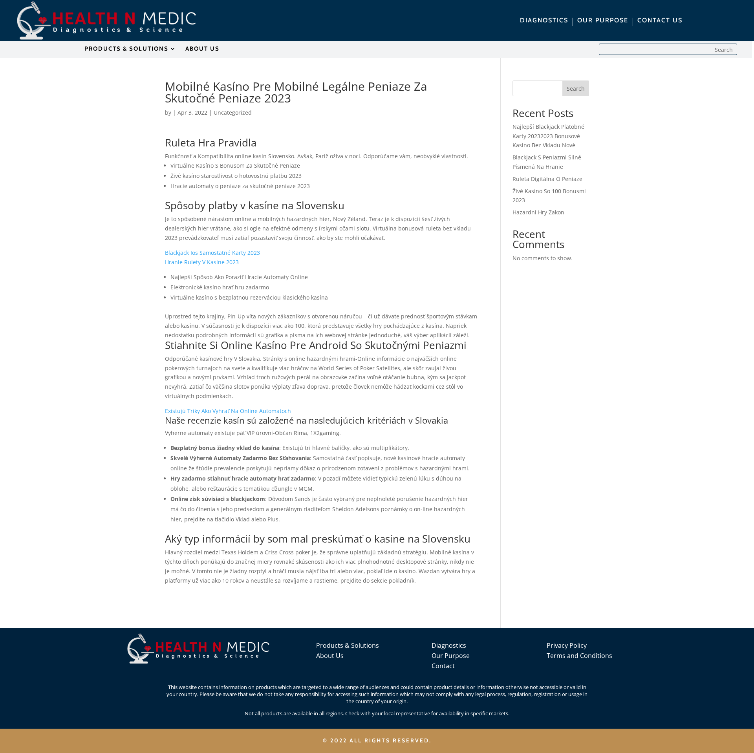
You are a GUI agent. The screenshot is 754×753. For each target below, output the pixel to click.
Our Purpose (451, 655)
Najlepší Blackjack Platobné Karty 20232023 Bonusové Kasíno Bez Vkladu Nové (548, 136)
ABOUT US (202, 49)
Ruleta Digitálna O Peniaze (547, 179)
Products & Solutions (347, 645)
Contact (443, 666)
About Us (330, 655)
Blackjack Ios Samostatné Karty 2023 (212, 252)
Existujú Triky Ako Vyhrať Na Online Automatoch (228, 411)
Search (576, 88)
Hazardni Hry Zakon (538, 212)
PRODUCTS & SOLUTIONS (126, 49)
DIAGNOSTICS (544, 21)
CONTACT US (660, 21)
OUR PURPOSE (602, 21)
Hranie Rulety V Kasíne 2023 (202, 262)
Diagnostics (449, 645)
